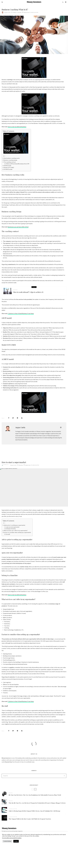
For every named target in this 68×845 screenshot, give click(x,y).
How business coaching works (12, 158)
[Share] (8, 418)
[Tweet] (13, 418)
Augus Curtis (7, 12)
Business (19, 12)
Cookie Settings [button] (7, 841)
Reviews (11, 792)
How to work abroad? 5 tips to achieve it (28, 292)
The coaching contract (10, 162)
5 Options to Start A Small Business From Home (21, 313)
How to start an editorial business (17, 126)
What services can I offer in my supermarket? (16, 530)
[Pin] (17, 418)
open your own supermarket (12, 527)
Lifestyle (15, 12)
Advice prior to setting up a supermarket (14, 525)
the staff (8, 534)
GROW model (7, 165)
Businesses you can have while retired (18, 227)
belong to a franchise (11, 528)
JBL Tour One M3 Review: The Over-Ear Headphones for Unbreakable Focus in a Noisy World (35, 795)
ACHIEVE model (8, 169)
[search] (64, 776)
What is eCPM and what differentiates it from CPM (17, 163)
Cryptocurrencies (13, 808)
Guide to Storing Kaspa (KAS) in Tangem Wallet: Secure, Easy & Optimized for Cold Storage (34, 811)
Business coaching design (10, 160)
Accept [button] (16, 841)
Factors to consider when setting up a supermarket (17, 532)
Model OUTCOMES (9, 167)
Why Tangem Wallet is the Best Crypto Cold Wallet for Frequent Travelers (30, 819)
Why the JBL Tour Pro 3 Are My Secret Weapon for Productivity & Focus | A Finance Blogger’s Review (37, 803)
